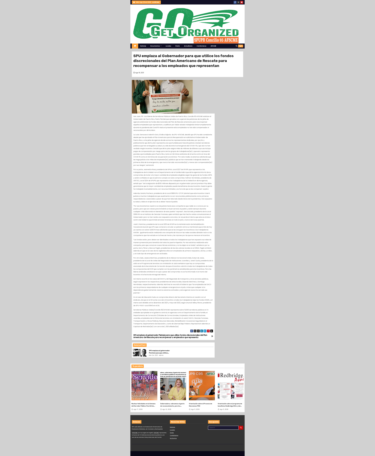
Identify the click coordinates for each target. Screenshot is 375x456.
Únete (177, 46)
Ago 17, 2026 (138, 409)
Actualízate (188, 46)
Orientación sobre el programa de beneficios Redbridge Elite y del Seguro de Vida (230, 406)
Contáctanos (201, 46)
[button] (236, 46)
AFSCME (213, 46)
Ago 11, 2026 (195, 409)
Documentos (155, 46)
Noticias (143, 46)
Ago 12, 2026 (166, 409)
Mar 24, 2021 (153, 355)
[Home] (135, 46)
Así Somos (173, 438)
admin (161, 355)
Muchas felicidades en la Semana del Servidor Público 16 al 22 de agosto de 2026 (143, 406)
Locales (168, 46)
